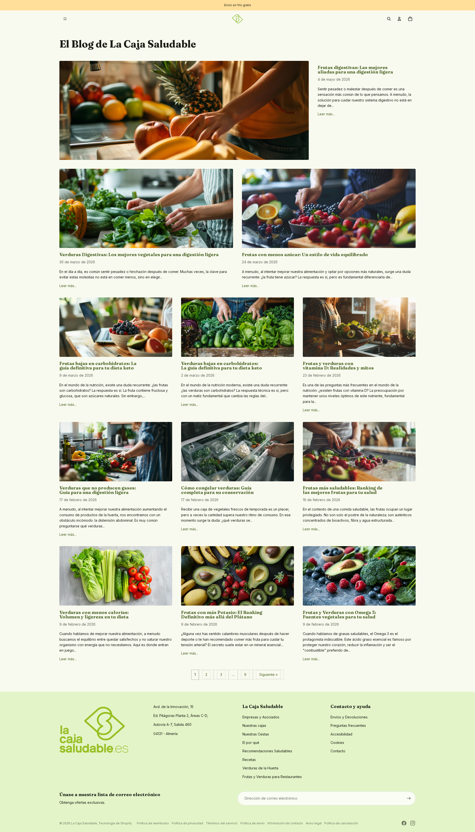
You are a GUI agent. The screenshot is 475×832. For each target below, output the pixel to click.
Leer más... (326, 114)
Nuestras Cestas (255, 734)
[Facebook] (404, 823)
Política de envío (252, 823)
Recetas (249, 760)
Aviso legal (314, 823)
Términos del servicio (222, 823)
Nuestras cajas (254, 725)
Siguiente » (268, 674)
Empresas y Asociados (260, 717)
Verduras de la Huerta (260, 768)
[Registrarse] (408, 798)
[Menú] (65, 18)
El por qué (250, 742)
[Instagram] (413, 823)
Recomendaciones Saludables (267, 751)
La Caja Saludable (84, 823)
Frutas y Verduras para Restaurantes (272, 777)
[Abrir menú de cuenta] (399, 18)
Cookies (337, 742)
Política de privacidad (187, 823)
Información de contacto (285, 823)
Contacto (338, 751)
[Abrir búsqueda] (388, 18)
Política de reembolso (153, 823)
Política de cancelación (341, 823)
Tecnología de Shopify (115, 823)
